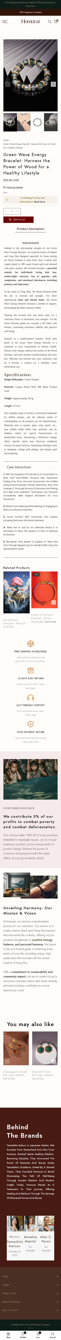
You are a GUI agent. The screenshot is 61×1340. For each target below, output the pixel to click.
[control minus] (5, 211)
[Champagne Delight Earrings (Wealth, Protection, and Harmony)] (16, 1050)
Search (30, 1328)
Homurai (38, 1324)
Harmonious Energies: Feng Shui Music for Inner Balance (16, 621)
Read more (39, 201)
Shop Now (30, 6)
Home (5, 140)
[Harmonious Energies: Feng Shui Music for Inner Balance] (16, 594)
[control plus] (18, 211)
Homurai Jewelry (15, 187)
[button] (53, 84)
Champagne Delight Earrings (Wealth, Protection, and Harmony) (15, 1073)
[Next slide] (54, 602)
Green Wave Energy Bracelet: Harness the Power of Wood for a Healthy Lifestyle (29, 145)
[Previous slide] (7, 602)
